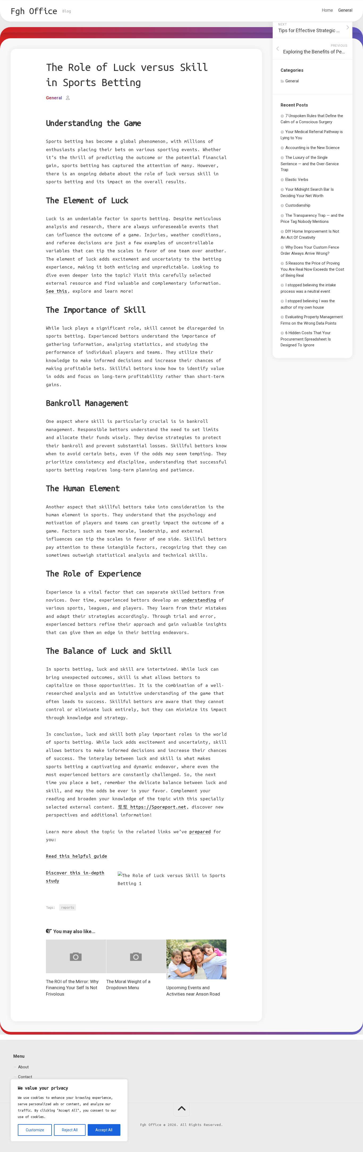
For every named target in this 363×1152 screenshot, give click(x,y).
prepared (200, 831)
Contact (25, 1076)
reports (67, 907)
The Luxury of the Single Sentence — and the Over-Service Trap (310, 163)
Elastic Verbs (296, 179)
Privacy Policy (30, 1087)
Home (327, 10)
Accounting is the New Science (312, 147)
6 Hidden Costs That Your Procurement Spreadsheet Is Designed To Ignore (306, 338)
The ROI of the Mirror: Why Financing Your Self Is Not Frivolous (72, 988)
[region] (69, 1110)
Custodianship (297, 205)
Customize (35, 1130)
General (345, 10)
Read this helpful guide (76, 855)
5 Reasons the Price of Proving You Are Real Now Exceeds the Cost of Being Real (312, 269)
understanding (199, 599)
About (23, 1067)
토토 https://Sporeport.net (152, 806)
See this (56, 291)
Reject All (70, 1130)
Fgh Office (34, 11)
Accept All (103, 1130)
